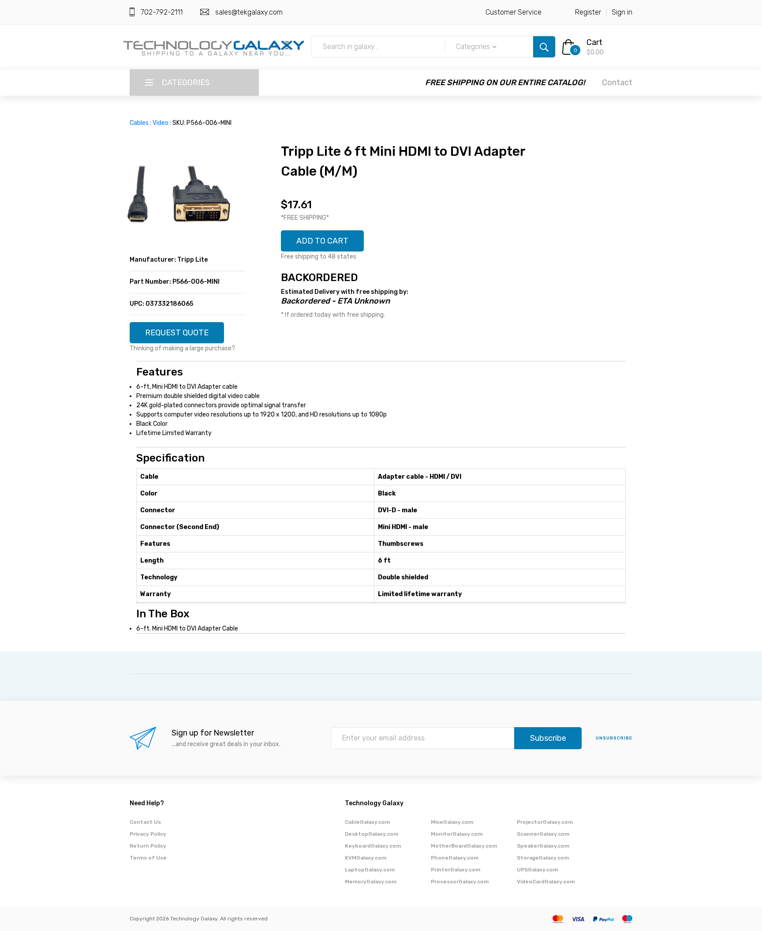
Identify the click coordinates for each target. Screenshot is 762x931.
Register (588, 12)
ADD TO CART (322, 241)
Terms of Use (148, 858)
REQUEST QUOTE (177, 333)
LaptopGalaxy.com (370, 870)
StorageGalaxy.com (543, 858)
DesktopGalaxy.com (371, 834)
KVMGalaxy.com (365, 858)
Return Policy (148, 846)
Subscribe (548, 738)
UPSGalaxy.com (537, 870)
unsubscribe (614, 738)
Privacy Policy (148, 834)
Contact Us (145, 822)
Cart (594, 42)
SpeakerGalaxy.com (543, 846)
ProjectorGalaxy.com (545, 822)
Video (160, 123)
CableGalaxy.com (367, 822)
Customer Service (514, 12)
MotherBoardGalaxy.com (464, 846)
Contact (617, 82)
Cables (139, 123)
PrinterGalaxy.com (455, 870)
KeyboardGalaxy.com (373, 846)
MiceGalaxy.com (452, 822)
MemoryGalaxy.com (370, 881)
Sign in (622, 12)
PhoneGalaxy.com (454, 858)
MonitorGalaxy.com (456, 834)
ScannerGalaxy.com (543, 834)
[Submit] (544, 46)
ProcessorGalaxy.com (460, 881)
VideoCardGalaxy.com (546, 881)
